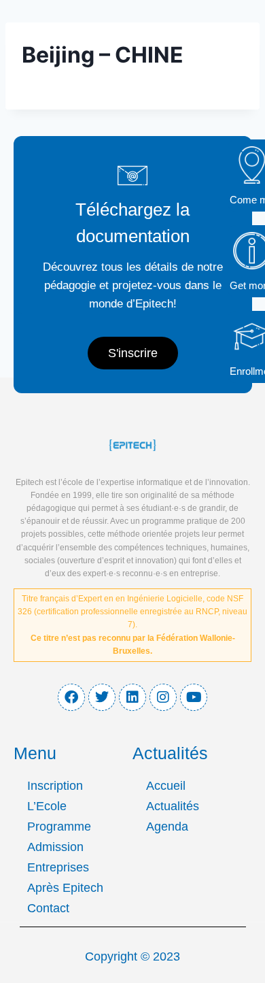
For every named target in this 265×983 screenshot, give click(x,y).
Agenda (167, 826)
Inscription (55, 786)
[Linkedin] (132, 697)
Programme (59, 826)
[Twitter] (102, 697)
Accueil (166, 786)
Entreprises (58, 867)
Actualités (172, 806)
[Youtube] (193, 697)
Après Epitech (65, 888)
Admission (55, 847)
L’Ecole (47, 806)
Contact (48, 908)
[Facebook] (71, 697)
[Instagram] (163, 697)
